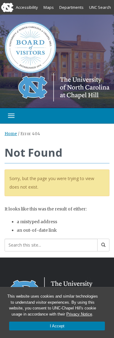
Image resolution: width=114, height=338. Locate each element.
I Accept (57, 326)
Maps (48, 7)
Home (11, 133)
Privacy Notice (79, 314)
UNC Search (100, 7)
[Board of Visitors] (30, 46)
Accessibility (27, 7)
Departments (71, 7)
